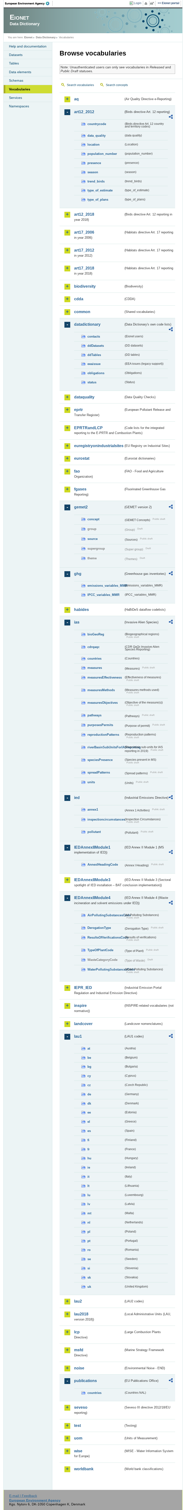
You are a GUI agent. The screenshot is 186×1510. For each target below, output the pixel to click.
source (92, 539)
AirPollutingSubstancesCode (105, 915)
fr (88, 1149)
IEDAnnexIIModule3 (92, 880)
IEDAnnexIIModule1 (92, 847)
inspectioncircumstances (105, 819)
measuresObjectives (102, 702)
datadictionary (87, 324)
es (89, 1131)
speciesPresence (100, 760)
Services (15, 98)
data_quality (96, 135)
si (88, 1268)
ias (76, 622)
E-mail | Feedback (23, 1496)
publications (85, 1381)
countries (94, 658)
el (88, 1121)
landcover (83, 1024)
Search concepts (117, 85)
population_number (102, 154)
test (77, 1425)
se (89, 1259)
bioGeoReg (95, 634)
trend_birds (96, 181)
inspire (80, 1006)
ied (77, 798)
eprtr (78, 410)
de (89, 1094)
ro (89, 1250)
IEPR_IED (83, 988)
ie (88, 1167)
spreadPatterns (98, 772)
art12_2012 (84, 112)
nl (88, 1222)
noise (79, 1368)
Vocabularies (19, 89)
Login (137, 3)
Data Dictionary (45, 37)
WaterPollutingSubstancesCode (105, 969)
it (88, 1176)
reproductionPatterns (103, 734)
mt (89, 1213)
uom (78, 1438)
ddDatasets (95, 346)
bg (89, 1066)
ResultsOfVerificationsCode (105, 937)
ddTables (94, 355)
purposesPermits (100, 725)
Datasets (16, 55)
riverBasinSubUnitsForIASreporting (105, 747)
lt (88, 1186)
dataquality (84, 397)
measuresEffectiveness (104, 677)
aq (76, 99)
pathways (94, 715)
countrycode (96, 124)
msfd (78, 1350)
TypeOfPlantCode (100, 950)
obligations (95, 373)
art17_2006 (84, 232)
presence (94, 163)
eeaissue (94, 364)
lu (88, 1195)
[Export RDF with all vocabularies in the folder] (171, 117)
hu (89, 1158)
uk (89, 1287)
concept (93, 519)
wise (78, 1451)
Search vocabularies (80, 85)
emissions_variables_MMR (105, 585)
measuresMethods (101, 690)
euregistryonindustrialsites (99, 446)
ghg (77, 574)
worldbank (83, 1469)
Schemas (16, 80)
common (82, 312)
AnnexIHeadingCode (102, 864)
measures (94, 668)
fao (77, 471)
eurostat (81, 458)
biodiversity (85, 286)
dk (89, 1103)
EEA (29, 3)
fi (88, 1140)
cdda (78, 299)
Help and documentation (27, 46)
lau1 (78, 1036)
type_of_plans (97, 199)
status (91, 382)
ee (89, 1112)
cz (89, 1085)
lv (88, 1204)
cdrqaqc (93, 647)
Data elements (20, 72)
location (93, 144)
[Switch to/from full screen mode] (153, 3)
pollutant (94, 832)
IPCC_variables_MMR (103, 595)
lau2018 (81, 1314)
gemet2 (81, 507)
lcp (77, 1332)
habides (81, 610)
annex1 (92, 809)
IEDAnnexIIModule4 (92, 898)
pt (88, 1241)
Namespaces (19, 106)
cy (89, 1076)
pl (88, 1231)
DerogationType (99, 928)
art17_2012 (84, 250)
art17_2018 (84, 268)
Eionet (28, 37)
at (88, 1048)
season (92, 172)
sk (89, 1277)
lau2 (78, 1301)
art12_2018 (84, 214)
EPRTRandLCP (88, 428)
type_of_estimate (100, 190)
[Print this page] (146, 3)
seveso (80, 1407)
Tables (14, 63)
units (91, 782)
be (89, 1057)
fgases (80, 489)
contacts (93, 336)
